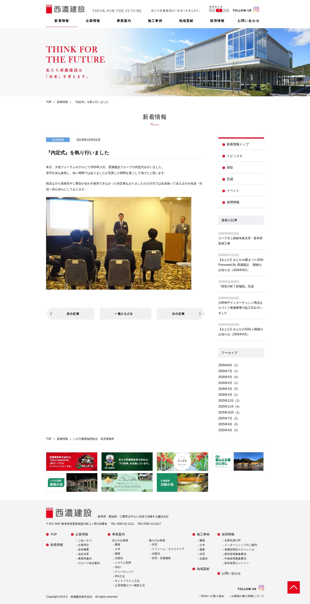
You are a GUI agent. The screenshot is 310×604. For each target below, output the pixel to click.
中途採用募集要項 (235, 558)
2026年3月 (225, 388)
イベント (233, 190)
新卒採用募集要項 (235, 554)
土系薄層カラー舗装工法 (130, 585)
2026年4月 (225, 383)
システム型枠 (123, 562)
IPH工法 (120, 576)
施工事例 (155, 20)
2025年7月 (225, 418)
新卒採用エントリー (236, 563)
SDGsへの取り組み (212, 596)
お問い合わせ (249, 20)
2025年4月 (225, 430)
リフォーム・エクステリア (168, 549)
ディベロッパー (124, 571)
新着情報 (61, 20)
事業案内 (124, 20)
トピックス (235, 156)
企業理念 (83, 545)
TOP (53, 534)
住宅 (154, 544)
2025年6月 (225, 424)
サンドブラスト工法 (127, 580)
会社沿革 (83, 554)
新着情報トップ (238, 144)
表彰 (230, 167)
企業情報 (93, 20)
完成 (230, 179)
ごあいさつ (85, 540)
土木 (117, 549)
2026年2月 (225, 394)
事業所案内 (85, 558)
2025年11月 (226, 406)
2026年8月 (225, 365)
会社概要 (83, 549)
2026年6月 (225, 377)
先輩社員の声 (232, 540)
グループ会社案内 (89, 563)
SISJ (118, 567)
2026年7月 (225, 371)
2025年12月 (226, 400)
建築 (117, 544)
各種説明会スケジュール (239, 549)
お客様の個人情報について (247, 596)
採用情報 (217, 20)
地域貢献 (186, 20)
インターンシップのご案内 (240, 545)
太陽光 (119, 558)
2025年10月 (226, 412)
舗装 (117, 553)
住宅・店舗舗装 (161, 558)
